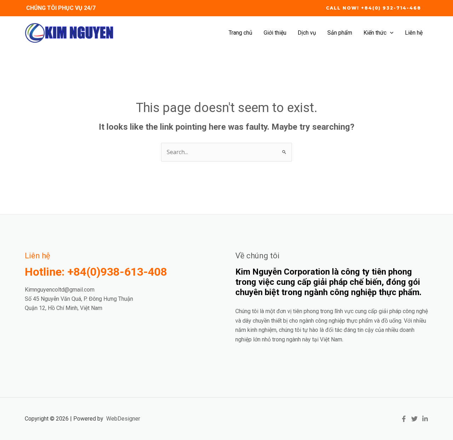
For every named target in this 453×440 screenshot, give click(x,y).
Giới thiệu (275, 32)
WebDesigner (123, 418)
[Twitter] (414, 419)
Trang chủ (240, 32)
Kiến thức (374, 32)
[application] (390, 32)
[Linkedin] (425, 419)
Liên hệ (414, 32)
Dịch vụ (307, 32)
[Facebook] (404, 419)
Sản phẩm (339, 32)
